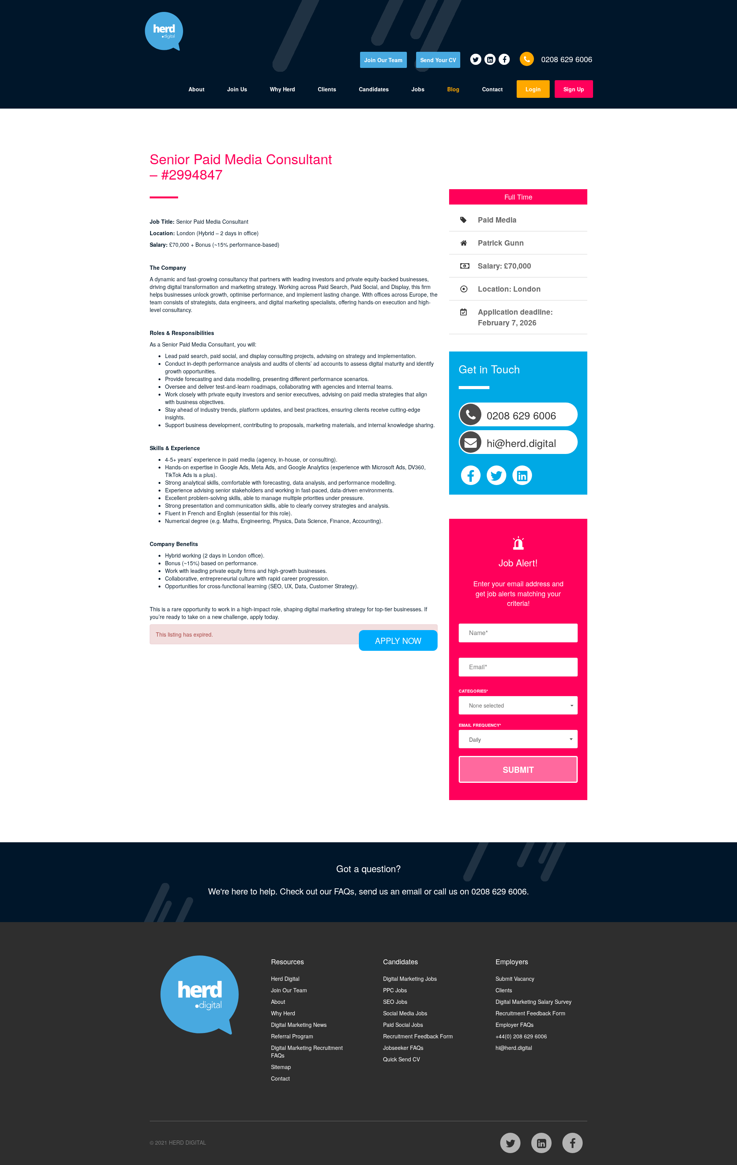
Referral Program (292, 1036)
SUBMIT (518, 769)
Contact (492, 89)
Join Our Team (383, 60)
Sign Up (573, 89)
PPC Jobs (395, 990)
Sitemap (281, 1067)
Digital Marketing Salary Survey (534, 1001)
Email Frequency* (480, 725)
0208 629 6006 (566, 58)
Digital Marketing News (299, 1024)
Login (533, 89)
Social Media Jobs (405, 1013)
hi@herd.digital (514, 1047)
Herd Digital (285, 978)
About (196, 89)
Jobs (418, 89)
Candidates (374, 89)
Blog (453, 89)
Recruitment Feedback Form (418, 1036)
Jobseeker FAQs (403, 1047)
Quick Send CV (401, 1059)
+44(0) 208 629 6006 (521, 1036)
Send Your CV (438, 60)
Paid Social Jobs (403, 1024)
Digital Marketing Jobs (410, 978)
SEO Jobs (395, 1001)
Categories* (473, 691)
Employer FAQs (515, 1024)
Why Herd (282, 89)
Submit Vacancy (515, 978)
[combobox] (518, 739)
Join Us (237, 89)
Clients (327, 89)
